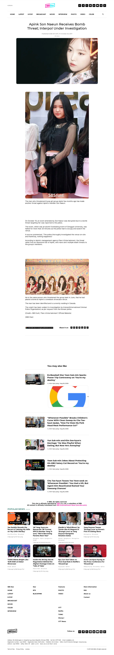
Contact (87, 597)
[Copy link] (88, 328)
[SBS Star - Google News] (101, 5)
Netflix (60, 611)
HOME (12, 14)
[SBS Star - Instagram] (79, 631)
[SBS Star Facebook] (83, 5)
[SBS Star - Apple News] (94, 631)
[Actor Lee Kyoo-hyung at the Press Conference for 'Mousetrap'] (95, 551)
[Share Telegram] (77, 328)
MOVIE (52, 14)
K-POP (30, 14)
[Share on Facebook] (71, 328)
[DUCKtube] (97, 5)
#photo (14, 566)
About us (87, 594)
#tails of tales (36, 568)
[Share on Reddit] (85, 328)
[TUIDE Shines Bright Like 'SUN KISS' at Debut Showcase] (19, 551)
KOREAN (10, 5)
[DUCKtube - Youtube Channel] (97, 631)
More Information (90, 587)
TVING (60, 614)
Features (61, 587)
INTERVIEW (63, 14)
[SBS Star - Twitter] (86, 631)
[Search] (103, 14)
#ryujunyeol (61, 566)
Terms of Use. (11, 649)
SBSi (58, 503)
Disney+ (61, 618)
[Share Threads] (79, 328)
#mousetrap (96, 566)
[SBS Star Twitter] (86, 5)
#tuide (9, 566)
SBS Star (11, 587)
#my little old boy (12, 534)
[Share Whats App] (74, 328)
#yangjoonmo (48, 538)
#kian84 (60, 538)
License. (27, 649)
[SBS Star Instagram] (79, 5)
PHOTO (74, 14)
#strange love (75, 538)
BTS (34, 590)
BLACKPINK (37, 594)
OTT (59, 607)
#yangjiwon (36, 538)
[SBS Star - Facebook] (83, 631)
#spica (42, 538)
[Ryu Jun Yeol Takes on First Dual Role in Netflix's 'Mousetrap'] (69, 551)
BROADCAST (41, 14)
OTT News (62, 621)
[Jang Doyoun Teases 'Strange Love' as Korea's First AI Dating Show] (95, 518)
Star (34, 587)
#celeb (35, 540)
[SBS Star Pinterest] (90, 5)
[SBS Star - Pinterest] (90, 631)
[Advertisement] (57, 210)
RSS (85, 590)
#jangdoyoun (67, 538)
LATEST (21, 14)
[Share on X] (82, 328)
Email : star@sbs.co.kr (68, 640)
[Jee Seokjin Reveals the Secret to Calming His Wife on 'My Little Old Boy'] (19, 518)
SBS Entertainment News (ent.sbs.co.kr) (72, 505)
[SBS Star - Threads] (104, 5)
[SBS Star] (12, 631)
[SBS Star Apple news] (94, 5)
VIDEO (82, 14)
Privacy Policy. (20, 649)
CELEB (91, 14)
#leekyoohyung (88, 566)
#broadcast (21, 534)
